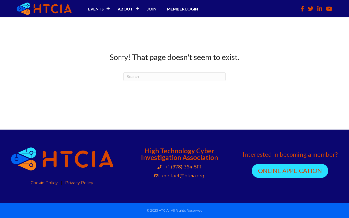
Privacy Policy (79, 183)
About (125, 8)
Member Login (182, 8)
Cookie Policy (44, 183)
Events (96, 8)
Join (151, 8)
